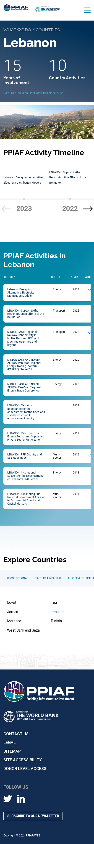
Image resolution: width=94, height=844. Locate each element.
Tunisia (56, 621)
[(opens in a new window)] (47, 11)
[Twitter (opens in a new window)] (7, 798)
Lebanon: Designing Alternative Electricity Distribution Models (20, 292)
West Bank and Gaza (23, 630)
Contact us (16, 733)
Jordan (12, 612)
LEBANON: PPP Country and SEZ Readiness (24, 456)
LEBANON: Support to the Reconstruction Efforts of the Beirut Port (67, 177)
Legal (9, 742)
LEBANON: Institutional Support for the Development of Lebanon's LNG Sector (25, 476)
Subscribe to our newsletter (33, 816)
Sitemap (12, 751)
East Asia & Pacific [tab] (48, 578)
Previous (6, 209)
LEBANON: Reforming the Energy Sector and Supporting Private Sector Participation (25, 436)
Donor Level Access (24, 768)
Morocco (14, 621)
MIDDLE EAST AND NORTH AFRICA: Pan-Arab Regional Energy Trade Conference (24, 387)
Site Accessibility (22, 759)
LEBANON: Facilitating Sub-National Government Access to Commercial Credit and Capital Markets (25, 498)
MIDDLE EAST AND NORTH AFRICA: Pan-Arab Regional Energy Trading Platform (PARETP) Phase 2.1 (24, 364)
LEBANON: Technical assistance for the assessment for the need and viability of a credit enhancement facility (26, 412)
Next (88, 209)
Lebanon (57, 612)
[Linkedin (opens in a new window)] (21, 798)
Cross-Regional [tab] (17, 578)
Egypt (11, 602)
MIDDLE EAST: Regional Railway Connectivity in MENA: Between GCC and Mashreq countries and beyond (23, 338)
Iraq (54, 602)
